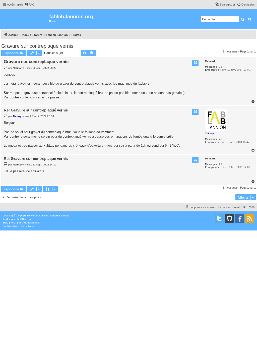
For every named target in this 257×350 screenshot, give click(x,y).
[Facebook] (239, 218)
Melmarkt (210, 61)
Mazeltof (29, 222)
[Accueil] (25, 19)
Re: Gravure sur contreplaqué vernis (36, 110)
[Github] (229, 218)
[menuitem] (29, 5)
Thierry (209, 133)
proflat (12, 222)
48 (220, 139)
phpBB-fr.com (23, 219)
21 (220, 66)
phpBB (24, 215)
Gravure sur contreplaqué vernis (37, 46)
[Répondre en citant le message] (195, 63)
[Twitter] (219, 218)
